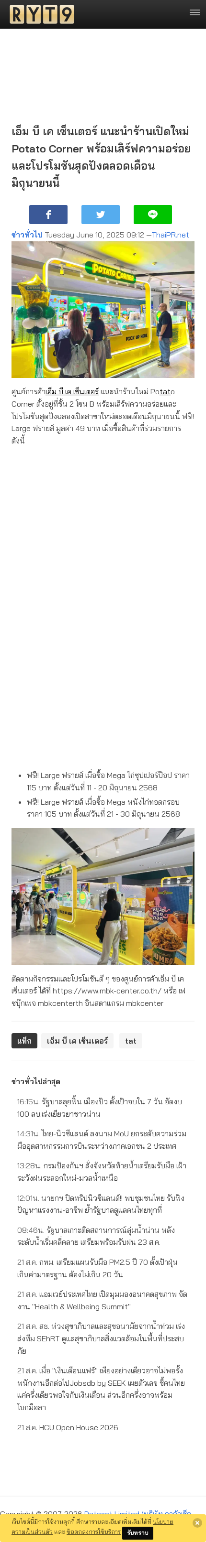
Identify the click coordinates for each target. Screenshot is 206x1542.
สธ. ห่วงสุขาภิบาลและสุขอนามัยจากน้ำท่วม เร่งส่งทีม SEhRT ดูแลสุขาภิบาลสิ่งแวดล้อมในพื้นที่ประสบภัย (101, 1338)
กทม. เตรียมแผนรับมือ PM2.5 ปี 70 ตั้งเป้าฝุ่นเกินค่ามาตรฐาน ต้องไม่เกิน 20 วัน (97, 1268)
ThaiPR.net (170, 234)
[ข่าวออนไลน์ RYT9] (39, 14)
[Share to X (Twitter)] (100, 214)
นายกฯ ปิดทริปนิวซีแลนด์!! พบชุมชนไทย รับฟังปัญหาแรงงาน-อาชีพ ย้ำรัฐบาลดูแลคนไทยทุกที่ (100, 1204)
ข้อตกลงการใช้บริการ (94, 1531)
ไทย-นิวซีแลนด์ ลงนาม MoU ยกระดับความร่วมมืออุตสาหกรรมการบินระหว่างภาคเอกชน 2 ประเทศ (101, 1140)
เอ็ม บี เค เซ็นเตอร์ (72, 391)
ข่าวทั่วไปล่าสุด (35, 1081)
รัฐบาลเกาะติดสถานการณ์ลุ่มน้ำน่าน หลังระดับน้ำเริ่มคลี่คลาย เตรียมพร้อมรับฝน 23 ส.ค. (96, 1236)
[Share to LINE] (153, 214)
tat (165, 391)
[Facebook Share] (48, 214)
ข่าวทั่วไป (27, 234)
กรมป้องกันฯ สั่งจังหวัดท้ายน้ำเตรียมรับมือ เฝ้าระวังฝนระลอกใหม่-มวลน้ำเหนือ (101, 1172)
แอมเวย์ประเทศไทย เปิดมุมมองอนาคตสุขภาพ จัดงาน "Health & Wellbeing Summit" (102, 1300)
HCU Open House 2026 (67, 1427)
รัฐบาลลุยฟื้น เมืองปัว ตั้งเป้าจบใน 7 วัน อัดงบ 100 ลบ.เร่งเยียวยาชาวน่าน (99, 1108)
